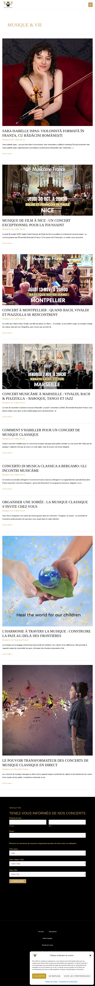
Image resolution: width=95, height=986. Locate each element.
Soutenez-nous (47, 945)
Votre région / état (16, 859)
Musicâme (53, 931)
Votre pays (13, 849)
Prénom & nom (15, 818)
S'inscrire (18, 881)
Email (12, 831)
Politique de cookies (51, 981)
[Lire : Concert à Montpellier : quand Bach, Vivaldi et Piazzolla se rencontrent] (47, 280)
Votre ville (13, 870)
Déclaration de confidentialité (68, 981)
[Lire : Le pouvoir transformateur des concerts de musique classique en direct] (47, 710)
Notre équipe (47, 938)
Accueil (41, 931)
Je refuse (54, 976)
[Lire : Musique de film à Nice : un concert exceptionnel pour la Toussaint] (47, 190)
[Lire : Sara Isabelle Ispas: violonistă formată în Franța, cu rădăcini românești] (47, 82)
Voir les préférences (77, 976)
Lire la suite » (7, 153)
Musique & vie (7, 140)
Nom (50, 826)
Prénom (11, 826)
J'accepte (39, 976)
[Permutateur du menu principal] (90, 4)
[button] (90, 955)
